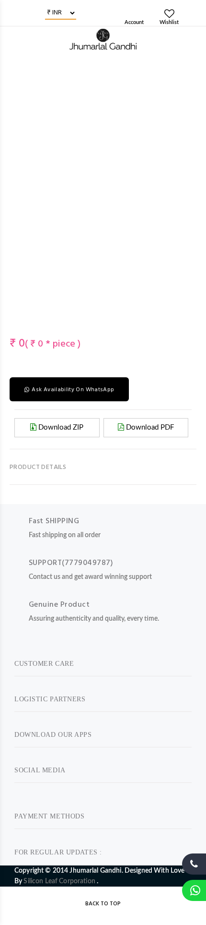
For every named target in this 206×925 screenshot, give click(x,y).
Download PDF (149, 427)
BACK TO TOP (103, 904)
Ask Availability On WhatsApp (73, 390)
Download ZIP (59, 427)
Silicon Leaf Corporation (60, 881)
